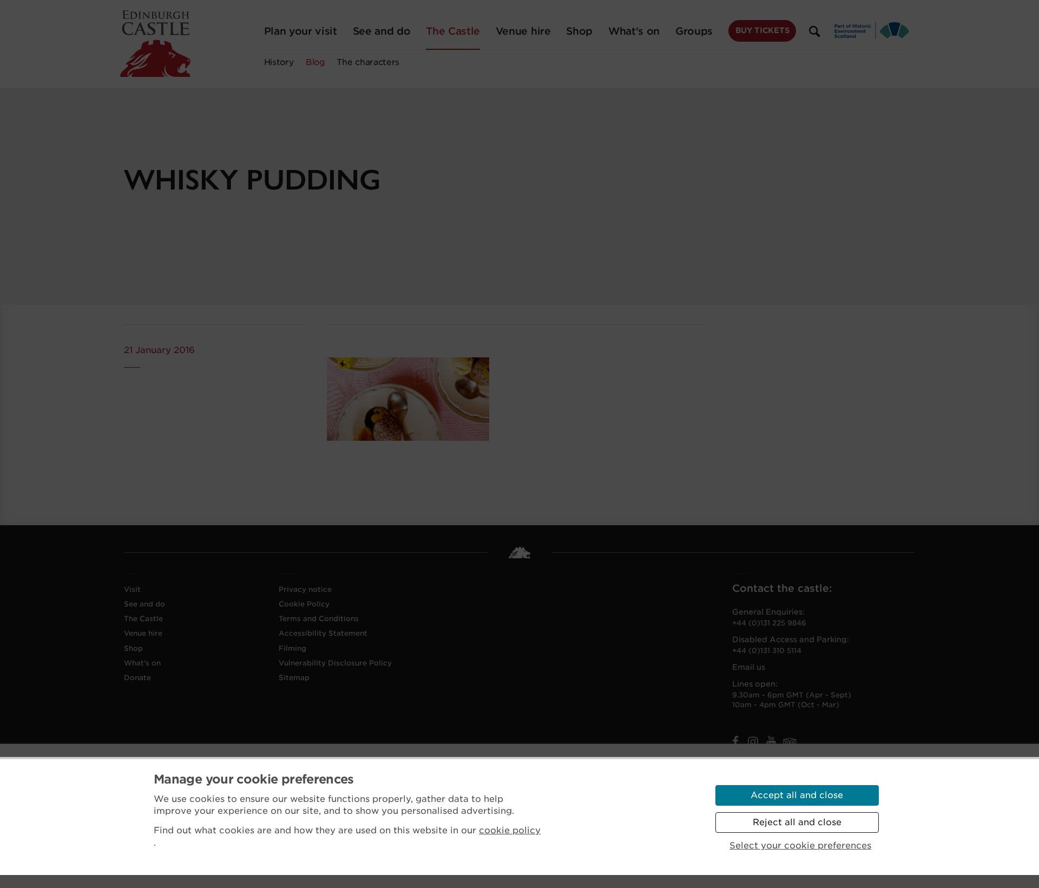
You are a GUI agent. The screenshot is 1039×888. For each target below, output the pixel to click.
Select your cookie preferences (800, 845)
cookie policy (510, 830)
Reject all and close (797, 822)
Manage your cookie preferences (254, 779)
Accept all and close (797, 795)
